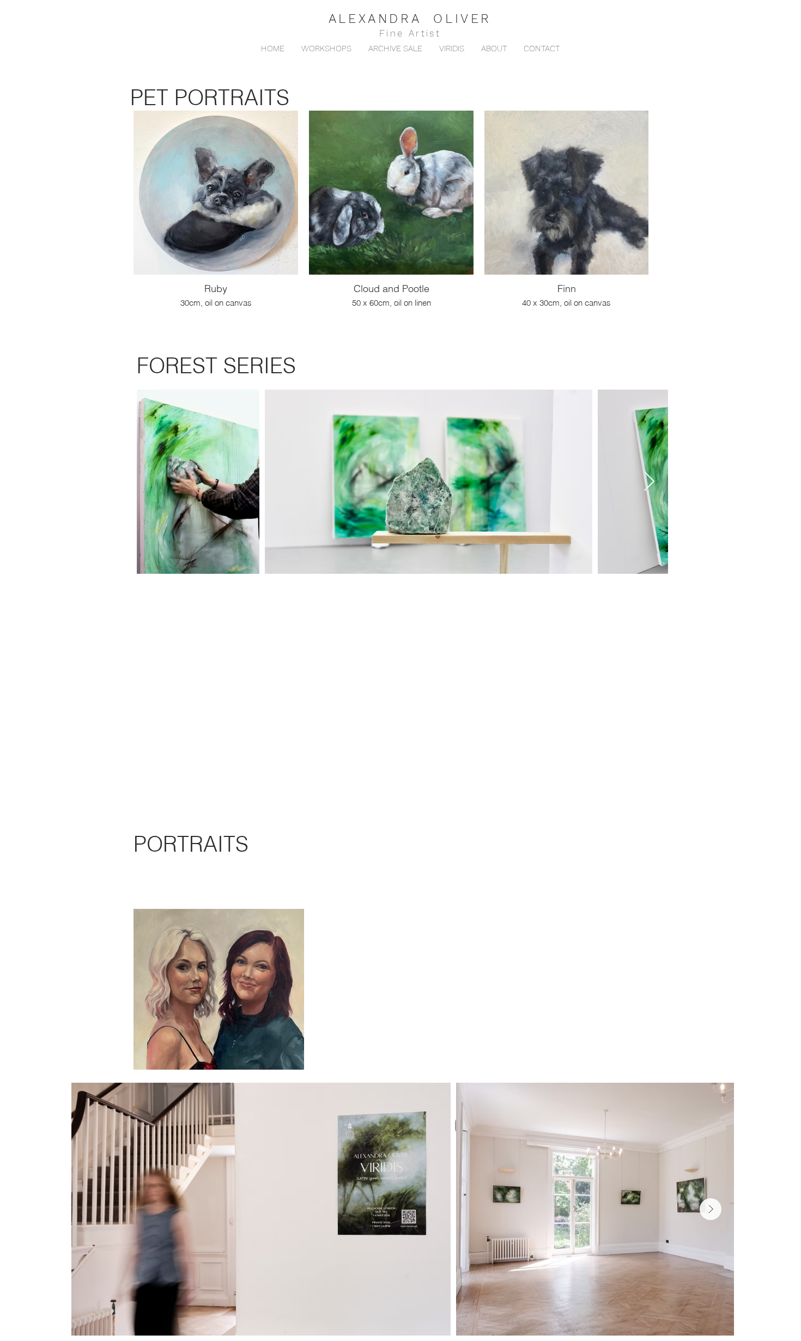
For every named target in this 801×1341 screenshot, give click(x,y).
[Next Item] (649, 482)
